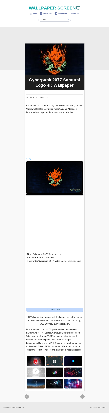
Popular (74, 14)
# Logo (29, 158)
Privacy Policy (101, 407)
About (92, 407)
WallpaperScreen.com (11, 407)
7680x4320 (60, 14)
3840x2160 (46, 14)
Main (33, 14)
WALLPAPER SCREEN (54, 8)
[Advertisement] (54, 135)
